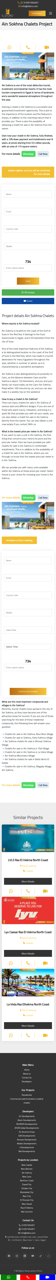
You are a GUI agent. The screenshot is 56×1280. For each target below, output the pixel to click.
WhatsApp (28, 154)
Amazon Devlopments (26, 1140)
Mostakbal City (26, 1192)
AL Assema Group (26, 1132)
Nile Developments (27, 1151)
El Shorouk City (26, 1200)
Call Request (37, 13)
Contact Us (27, 1078)
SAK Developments (26, 1136)
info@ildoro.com (30, 6)
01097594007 (31, 2)
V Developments (27, 1147)
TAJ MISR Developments (26, 1124)
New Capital (27, 1165)
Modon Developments (26, 1143)
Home (26, 1070)
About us (27, 1074)
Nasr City (27, 1196)
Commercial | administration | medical (26, 1099)
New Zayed (27, 1204)
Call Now (43, 154)
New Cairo (26, 1177)
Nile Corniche (27, 1212)
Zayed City (26, 1184)
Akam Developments (27, 1120)
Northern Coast (27, 1180)
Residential (27, 1095)
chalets (27, 1103)
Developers (27, 1081)
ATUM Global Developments (27, 1128)
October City (26, 1188)
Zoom (29, 301)
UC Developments (27, 1116)
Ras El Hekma (27, 1208)
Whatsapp (29, 292)
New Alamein (27, 1169)
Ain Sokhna (27, 1173)
